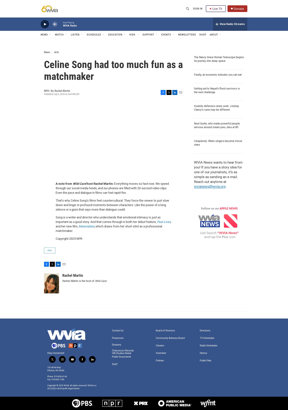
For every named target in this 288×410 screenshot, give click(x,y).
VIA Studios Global (121, 353)
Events (166, 34)
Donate (239, 8)
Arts (56, 52)
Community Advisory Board (170, 338)
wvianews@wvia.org (210, 186)
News (44, 34)
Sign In (197, 8)
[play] (45, 24)
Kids (132, 34)
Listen (75, 34)
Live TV (217, 9)
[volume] (55, 24)
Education (115, 34)
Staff (115, 364)
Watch (59, 34)
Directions (205, 330)
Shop (202, 34)
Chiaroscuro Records (123, 350)
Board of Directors (165, 330)
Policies (160, 360)
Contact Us (118, 330)
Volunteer (161, 353)
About (214, 34)
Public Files (205, 360)
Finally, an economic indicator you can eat (218, 74)
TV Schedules (207, 338)
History (203, 353)
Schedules (94, 34)
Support (148, 34)
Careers (160, 345)
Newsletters (187, 34)
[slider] (60, 24)
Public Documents (121, 357)
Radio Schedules (208, 345)
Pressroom (118, 338)
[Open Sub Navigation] (50, 34)
